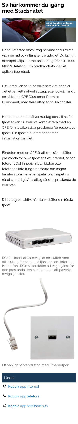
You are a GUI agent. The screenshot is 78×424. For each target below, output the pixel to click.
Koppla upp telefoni (23, 396)
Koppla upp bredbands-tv (28, 406)
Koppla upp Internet (23, 386)
